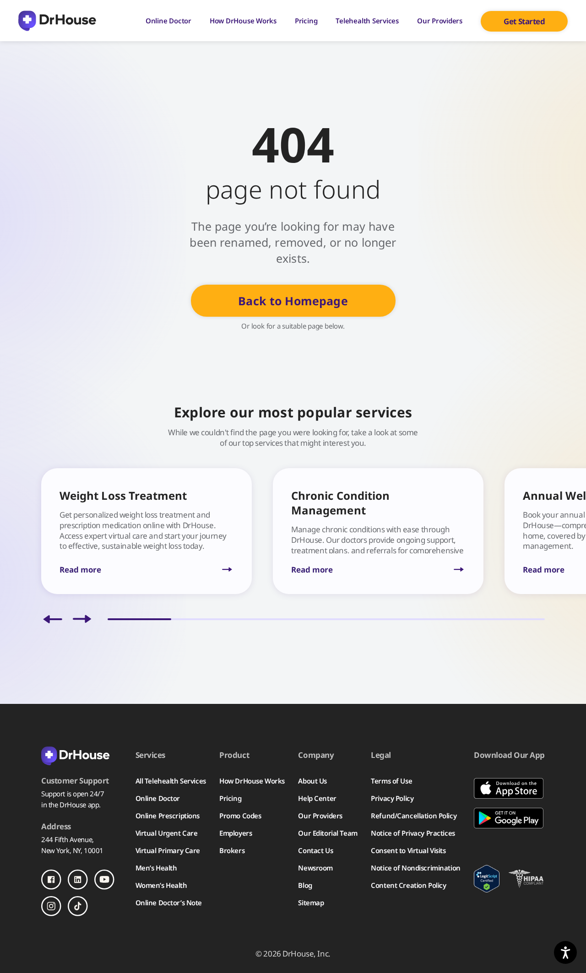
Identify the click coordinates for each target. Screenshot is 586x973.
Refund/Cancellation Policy (413, 815)
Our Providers (439, 20)
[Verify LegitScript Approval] (486, 878)
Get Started (524, 21)
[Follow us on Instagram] (51, 906)
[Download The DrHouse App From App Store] (509, 788)
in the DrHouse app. (71, 804)
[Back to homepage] (81, 755)
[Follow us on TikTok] (78, 906)
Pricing (306, 20)
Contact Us (315, 850)
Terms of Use (391, 780)
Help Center (317, 798)
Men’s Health (156, 867)
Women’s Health (161, 885)
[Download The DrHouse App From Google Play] (509, 818)
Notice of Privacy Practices (413, 833)
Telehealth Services (367, 20)
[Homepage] (57, 21)
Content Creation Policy (408, 885)
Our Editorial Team (327, 833)
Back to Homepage (292, 300)
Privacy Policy (392, 798)
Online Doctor (168, 20)
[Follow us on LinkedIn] (78, 880)
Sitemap (311, 902)
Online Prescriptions (168, 815)
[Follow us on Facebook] (51, 880)
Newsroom (315, 867)
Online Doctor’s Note (169, 902)
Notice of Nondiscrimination (415, 867)
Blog (305, 885)
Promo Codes (240, 815)
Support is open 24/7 (72, 793)
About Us (312, 780)
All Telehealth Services (171, 780)
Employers (235, 833)
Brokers (231, 850)
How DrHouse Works (243, 20)
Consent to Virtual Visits (408, 850)
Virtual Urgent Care (167, 833)
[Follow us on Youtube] (104, 880)
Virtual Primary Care (168, 850)
